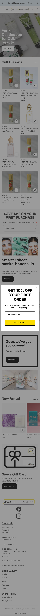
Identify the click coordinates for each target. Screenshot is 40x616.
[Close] (36, 287)
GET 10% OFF (20, 323)
